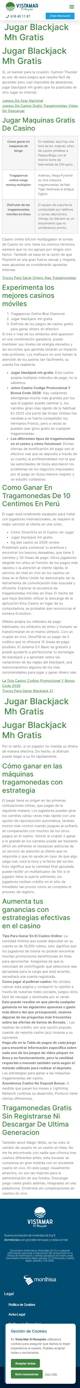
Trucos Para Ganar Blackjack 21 (27, 691)
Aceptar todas (25, 1363)
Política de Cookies (22, 1305)
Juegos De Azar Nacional (22, 100)
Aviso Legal (17, 1314)
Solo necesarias (26, 1374)
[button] (72, 7)
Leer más (51, 1374)
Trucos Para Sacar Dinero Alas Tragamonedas (39, 278)
